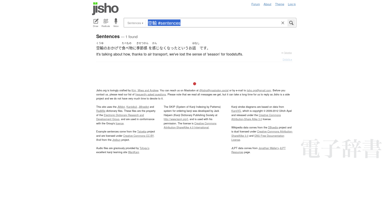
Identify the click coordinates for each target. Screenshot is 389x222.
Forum (255, 4)
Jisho (105, 8)
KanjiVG (236, 111)
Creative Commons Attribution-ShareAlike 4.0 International (190, 125)
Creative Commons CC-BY (138, 136)
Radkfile (100, 111)
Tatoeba (288, 52)
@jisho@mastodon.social (214, 90)
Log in (292, 4)
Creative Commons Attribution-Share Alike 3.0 (256, 117)
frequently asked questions (150, 94)
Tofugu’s (144, 148)
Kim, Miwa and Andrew (144, 90)
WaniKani (133, 152)
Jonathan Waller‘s (269, 148)
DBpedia (273, 127)
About (267, 4)
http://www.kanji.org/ (175, 119)
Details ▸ (287, 59)
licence (120, 123)
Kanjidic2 (131, 107)
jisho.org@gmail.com (259, 90)
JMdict (121, 107)
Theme (279, 4)
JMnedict (144, 107)
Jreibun (116, 140)
